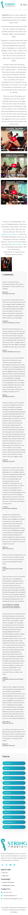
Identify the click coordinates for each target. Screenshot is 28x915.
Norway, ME (7, 797)
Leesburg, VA (7, 763)
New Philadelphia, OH (9, 822)
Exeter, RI (6, 773)
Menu (25, 5)
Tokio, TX (6, 768)
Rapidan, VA (7, 812)
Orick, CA (6, 802)
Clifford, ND (7, 827)
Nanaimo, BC (7, 792)
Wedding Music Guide (8, 885)
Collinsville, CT (7, 817)
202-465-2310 (7, 892)
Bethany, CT (7, 788)
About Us (5, 872)
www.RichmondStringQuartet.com (12, 898)
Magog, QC (7, 783)
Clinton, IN (6, 807)
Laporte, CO (7, 778)
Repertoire (5, 875)
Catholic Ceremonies (8, 882)
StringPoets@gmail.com (10, 895)
